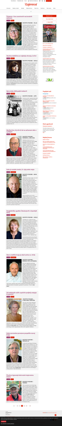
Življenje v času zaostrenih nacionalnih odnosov (19, 17)
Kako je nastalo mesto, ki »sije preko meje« (20, 169)
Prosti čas (36, 8)
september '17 (13, 257)
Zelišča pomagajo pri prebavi (49, 58)
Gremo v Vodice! (46, 139)
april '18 (12, 20)
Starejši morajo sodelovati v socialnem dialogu (49, 49)
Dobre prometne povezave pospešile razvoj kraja (20, 334)
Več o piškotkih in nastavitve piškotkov (7, 423)
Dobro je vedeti (16, 8)
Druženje (42, 8)
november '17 (13, 172)
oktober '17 (13, 215)
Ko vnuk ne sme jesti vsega (48, 66)
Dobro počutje (29, 8)
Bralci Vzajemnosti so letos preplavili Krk (48, 101)
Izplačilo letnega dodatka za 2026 (49, 145)
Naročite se (49, 16)
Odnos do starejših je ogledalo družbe (49, 106)
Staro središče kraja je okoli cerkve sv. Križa (20, 255)
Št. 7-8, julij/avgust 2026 (48, 43)
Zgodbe (22, 8)
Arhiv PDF (50, 22)
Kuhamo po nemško (47, 153)
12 (26, 405)
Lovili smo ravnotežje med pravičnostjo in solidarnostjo (49, 151)
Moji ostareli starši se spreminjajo (47, 157)
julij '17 (12, 296)
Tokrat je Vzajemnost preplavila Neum (49, 116)
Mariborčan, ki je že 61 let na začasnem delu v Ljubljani (21, 131)
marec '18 (12, 58)
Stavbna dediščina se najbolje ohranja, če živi (21, 56)
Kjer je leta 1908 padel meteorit (16, 91)
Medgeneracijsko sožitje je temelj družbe (48, 111)
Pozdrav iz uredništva (47, 47)
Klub (26, 1)
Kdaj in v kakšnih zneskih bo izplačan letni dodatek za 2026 (49, 142)
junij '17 (12, 337)
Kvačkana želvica (46, 155)
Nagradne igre (20, 1)
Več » (44, 132)
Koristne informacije (33, 1)
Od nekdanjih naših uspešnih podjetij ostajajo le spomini (21, 293)
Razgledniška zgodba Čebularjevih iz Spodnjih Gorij (21, 212)
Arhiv (54, 8)
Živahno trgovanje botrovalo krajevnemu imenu (20, 376)
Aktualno (8, 8)
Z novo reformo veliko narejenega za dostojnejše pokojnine (48, 147)
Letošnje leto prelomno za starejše (48, 96)
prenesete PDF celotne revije (52, 412)
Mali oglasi (49, 8)
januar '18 (13, 93)
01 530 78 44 (50, 19)
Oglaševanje (13, 1)
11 (24, 405)
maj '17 (12, 379)
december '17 (13, 134)
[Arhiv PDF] (55, 415)
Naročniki (44, 412)
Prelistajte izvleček (47, 45)
